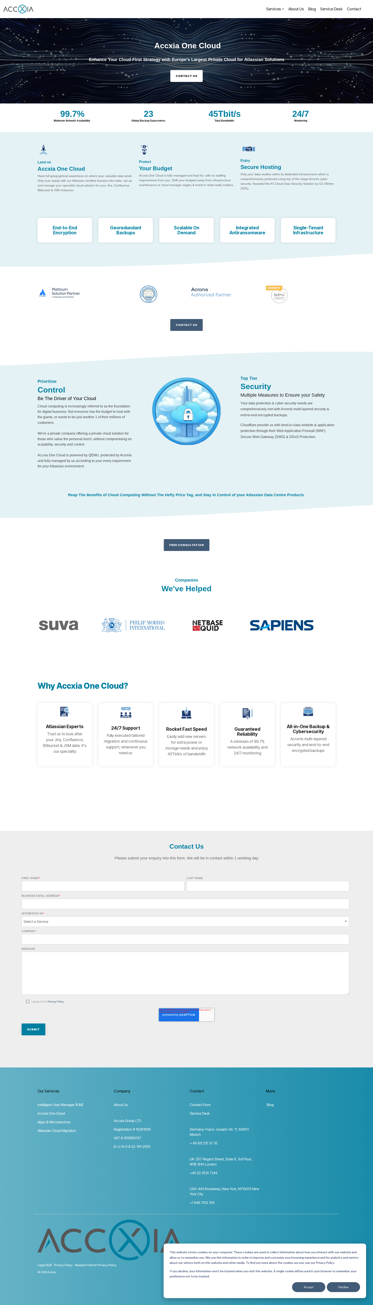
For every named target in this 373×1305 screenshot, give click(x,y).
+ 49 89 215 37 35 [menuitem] (204, 1143)
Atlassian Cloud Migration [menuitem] (57, 1130)
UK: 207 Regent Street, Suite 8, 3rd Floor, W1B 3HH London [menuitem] (221, 1161)
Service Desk (331, 9)
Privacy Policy (56, 1001)
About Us (296, 9)
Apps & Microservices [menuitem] (54, 1122)
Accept (309, 1287)
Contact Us (186, 325)
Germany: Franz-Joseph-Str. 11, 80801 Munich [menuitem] (220, 1132)
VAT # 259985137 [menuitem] (127, 1138)
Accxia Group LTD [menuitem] (127, 1121)
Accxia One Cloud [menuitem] (51, 1113)
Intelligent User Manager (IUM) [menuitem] (60, 1105)
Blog (312, 9)
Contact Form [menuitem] (200, 1105)
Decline (343, 1287)
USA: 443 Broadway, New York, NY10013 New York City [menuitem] (224, 1191)
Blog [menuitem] (270, 1105)
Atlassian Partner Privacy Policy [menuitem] (95, 1265)
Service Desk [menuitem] (200, 1113)
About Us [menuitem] (121, 1105)
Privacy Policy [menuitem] (63, 1265)
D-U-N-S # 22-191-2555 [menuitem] (132, 1146)
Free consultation (186, 545)
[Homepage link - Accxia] (110, 1258)
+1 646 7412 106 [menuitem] (202, 1202)
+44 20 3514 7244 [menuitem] (203, 1173)
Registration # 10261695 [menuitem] (132, 1129)
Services (273, 9)
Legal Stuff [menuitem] (45, 1265)
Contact (354, 9)
